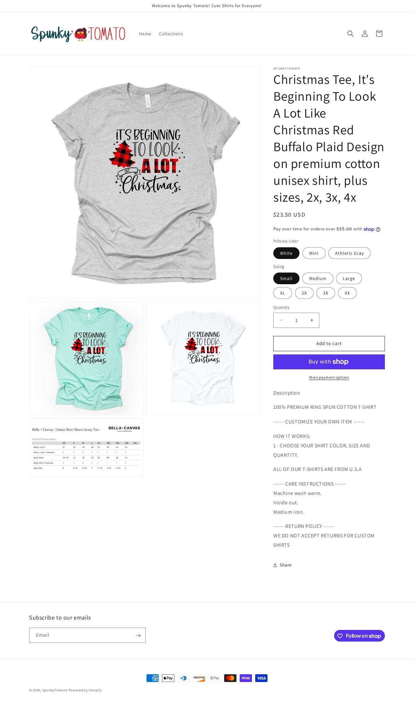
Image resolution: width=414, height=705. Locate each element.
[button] (350, 34)
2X (304, 293)
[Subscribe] (138, 635)
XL (282, 293)
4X (347, 293)
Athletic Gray (349, 253)
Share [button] (286, 565)
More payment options (329, 377)
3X (325, 293)
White (286, 253)
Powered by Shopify (85, 690)
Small (286, 278)
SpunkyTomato (55, 690)
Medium (318, 278)
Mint (314, 253)
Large (349, 278)
